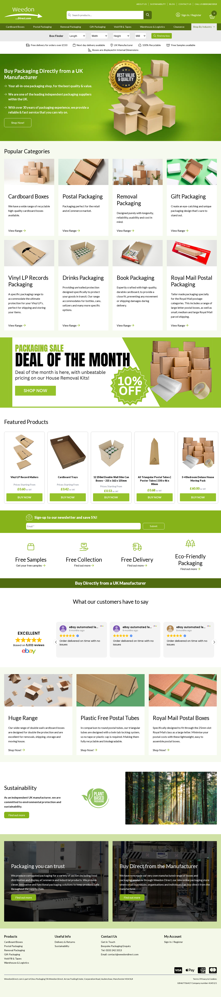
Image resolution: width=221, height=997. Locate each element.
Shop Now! (17, 122)
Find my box (163, 35)
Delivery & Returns (65, 941)
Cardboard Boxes (15, 26)
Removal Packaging (70, 26)
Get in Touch (108, 941)
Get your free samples (29, 565)
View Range (15, 230)
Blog (172, 4)
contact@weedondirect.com (123, 954)
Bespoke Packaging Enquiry (116, 946)
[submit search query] (147, 15)
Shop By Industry (202, 26)
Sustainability (158, 4)
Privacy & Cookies (208, 979)
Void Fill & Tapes (122, 26)
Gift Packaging (97, 26)
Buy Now (24, 497)
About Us (141, 4)
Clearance (179, 26)
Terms (196, 979)
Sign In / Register (191, 15)
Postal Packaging (42, 26)
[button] (214, 642)
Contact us (185, 4)
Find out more (82, 565)
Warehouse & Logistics (152, 26)
